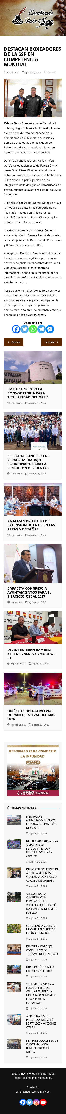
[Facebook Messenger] (50, 329)
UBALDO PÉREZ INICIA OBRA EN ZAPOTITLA (40, 969)
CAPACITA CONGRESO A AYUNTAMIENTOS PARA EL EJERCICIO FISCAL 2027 (29, 592)
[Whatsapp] (33, 329)
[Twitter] (24, 329)
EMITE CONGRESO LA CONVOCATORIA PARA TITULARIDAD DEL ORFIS (28, 393)
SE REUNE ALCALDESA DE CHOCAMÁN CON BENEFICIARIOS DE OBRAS (42, 1046)
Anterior (15, 342)
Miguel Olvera (18, 663)
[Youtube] (43, 1102)
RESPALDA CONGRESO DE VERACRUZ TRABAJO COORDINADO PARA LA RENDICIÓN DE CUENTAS (28, 462)
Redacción (12, 72)
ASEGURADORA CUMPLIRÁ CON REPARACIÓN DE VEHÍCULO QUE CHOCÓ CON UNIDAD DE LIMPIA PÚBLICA (41, 903)
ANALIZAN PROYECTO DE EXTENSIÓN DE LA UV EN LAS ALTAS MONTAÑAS (31, 525)
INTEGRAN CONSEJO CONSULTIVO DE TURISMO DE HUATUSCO (42, 950)
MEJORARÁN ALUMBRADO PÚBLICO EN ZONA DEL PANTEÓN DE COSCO (41, 822)
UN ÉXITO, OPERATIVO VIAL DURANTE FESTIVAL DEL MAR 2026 (31, 715)
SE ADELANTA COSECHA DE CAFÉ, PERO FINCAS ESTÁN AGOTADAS (41, 929)
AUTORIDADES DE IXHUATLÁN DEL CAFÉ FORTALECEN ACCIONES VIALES (41, 1021)
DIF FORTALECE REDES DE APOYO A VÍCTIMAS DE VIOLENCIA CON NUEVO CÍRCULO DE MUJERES (42, 874)
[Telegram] (41, 329)
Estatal (51, 72)
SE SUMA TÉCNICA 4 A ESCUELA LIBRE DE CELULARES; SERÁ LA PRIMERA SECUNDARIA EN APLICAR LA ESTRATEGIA (40, 993)
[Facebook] (16, 329)
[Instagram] (36, 1102)
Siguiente (50, 342)
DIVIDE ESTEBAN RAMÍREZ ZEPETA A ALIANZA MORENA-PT (31, 653)
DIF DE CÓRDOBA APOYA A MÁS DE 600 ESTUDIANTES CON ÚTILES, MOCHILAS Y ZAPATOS (42, 848)
